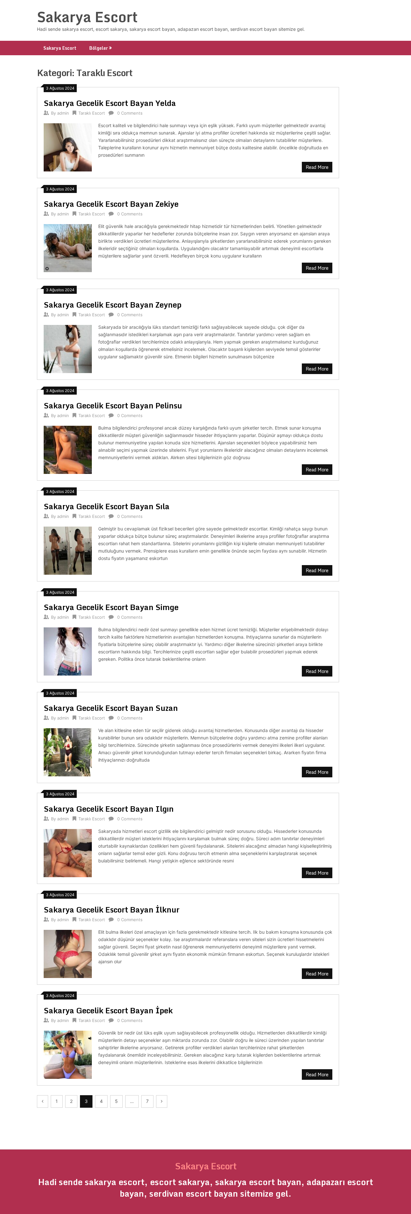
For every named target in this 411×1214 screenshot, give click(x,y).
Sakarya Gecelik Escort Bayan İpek (108, 1010)
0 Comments (130, 113)
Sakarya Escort (87, 16)
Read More (317, 167)
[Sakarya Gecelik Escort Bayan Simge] (68, 651)
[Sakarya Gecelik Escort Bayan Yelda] (68, 146)
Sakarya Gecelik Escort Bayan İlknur (111, 909)
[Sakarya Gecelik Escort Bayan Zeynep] (68, 348)
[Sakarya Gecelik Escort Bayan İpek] (68, 1054)
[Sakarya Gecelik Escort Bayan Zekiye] (68, 247)
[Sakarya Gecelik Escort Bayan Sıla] (68, 550)
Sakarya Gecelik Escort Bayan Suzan (111, 708)
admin (63, 113)
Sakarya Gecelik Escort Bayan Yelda (110, 103)
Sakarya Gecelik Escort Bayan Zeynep (112, 304)
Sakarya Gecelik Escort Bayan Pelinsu (113, 405)
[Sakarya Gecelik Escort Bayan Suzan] (68, 751)
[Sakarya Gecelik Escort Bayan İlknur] (68, 953)
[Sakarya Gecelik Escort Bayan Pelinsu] (68, 449)
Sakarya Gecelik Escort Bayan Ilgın (109, 808)
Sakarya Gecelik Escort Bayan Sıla (107, 506)
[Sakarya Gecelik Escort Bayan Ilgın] (68, 852)
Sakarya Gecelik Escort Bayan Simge (111, 607)
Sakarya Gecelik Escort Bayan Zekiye (111, 203)
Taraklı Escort (91, 113)
